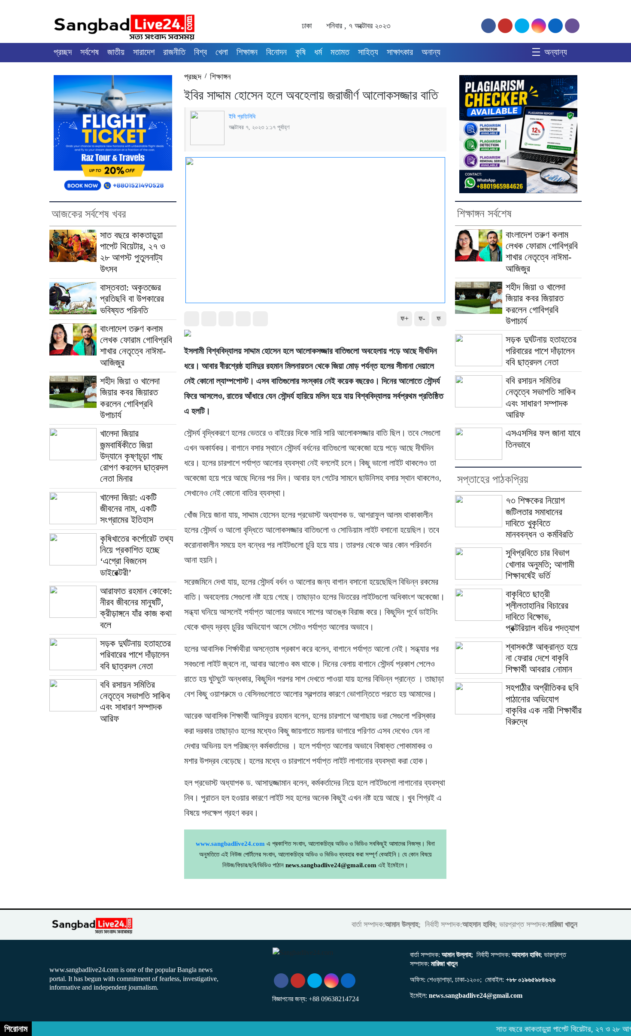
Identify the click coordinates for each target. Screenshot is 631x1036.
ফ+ (404, 318)
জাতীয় (115, 52)
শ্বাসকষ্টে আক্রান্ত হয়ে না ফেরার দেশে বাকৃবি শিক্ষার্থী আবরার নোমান (542, 658)
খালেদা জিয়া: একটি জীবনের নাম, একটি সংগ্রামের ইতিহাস (128, 509)
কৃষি (300, 52)
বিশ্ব (200, 52)
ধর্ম (318, 52)
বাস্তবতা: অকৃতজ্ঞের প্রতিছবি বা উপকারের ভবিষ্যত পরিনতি (132, 299)
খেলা (221, 52)
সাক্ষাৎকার (400, 52)
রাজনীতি (174, 52)
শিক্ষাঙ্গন (247, 52)
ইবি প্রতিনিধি (242, 116)
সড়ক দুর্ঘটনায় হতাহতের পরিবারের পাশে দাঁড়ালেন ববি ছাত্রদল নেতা (135, 654)
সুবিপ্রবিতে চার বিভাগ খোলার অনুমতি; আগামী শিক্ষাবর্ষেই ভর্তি (540, 564)
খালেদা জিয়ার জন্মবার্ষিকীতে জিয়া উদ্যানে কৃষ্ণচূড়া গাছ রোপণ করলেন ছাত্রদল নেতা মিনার (134, 456)
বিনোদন (276, 52)
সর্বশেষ (89, 52)
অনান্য (431, 52)
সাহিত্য (368, 52)
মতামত (340, 52)
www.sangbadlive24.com (230, 843)
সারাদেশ (144, 52)
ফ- (422, 318)
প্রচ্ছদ (63, 52)
